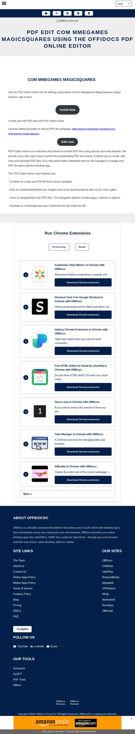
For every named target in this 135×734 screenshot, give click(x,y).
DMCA (17, 610)
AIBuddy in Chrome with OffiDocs (76, 466)
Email (54, 646)
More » (27, 494)
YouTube (22, 646)
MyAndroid (108, 599)
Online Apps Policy (24, 577)
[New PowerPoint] (89, 13)
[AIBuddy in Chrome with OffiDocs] (40, 481)
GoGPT (17, 674)
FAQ (15, 616)
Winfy (105, 594)
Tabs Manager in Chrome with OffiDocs (79, 434)
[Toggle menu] (4, 3)
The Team (19, 560)
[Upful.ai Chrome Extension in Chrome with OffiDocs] (40, 348)
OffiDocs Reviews (60, 702)
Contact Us (19, 571)
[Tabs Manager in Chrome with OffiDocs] (40, 450)
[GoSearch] (57, 13)
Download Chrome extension (83, 282)
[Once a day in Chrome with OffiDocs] (40, 418)
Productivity (59, 247)
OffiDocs (107, 560)
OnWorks (107, 566)
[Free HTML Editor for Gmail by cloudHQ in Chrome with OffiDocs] (40, 384)
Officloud (107, 610)
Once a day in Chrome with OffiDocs (77, 402)
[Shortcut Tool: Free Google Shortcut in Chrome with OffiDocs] (40, 314)
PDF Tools (19, 679)
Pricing (17, 605)
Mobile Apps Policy (24, 582)
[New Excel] (78, 13)
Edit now (67, 142)
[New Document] (67, 13)
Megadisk (108, 582)
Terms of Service (23, 588)
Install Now (67, 109)
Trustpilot (22, 629)
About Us (18, 566)
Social (82, 247)
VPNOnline (109, 588)
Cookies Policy (22, 594)
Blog (16, 599)
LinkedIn (39, 646)
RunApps (107, 605)
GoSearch (19, 668)
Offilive (17, 685)
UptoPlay (107, 571)
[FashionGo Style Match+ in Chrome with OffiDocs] (40, 281)
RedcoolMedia (110, 577)
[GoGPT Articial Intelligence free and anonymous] (46, 13)
